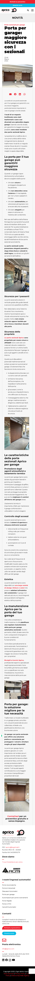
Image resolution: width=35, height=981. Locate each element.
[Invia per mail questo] (10, 94)
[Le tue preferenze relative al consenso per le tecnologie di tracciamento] (1, 735)
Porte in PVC (6, 904)
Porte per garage (8, 894)
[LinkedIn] (3, 960)
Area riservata (9, 973)
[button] (28, 10)
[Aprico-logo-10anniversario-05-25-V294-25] (9, 10)
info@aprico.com (8, 949)
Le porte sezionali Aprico (14, 338)
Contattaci (13, 816)
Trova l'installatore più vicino (12, 862)
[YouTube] (13, 960)
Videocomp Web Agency (20, 975)
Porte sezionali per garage (14, 25)
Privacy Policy (20, 973)
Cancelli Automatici (9, 907)
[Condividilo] (15, 94)
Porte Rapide (7, 901)
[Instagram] (10, 960)
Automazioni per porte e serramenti (15, 898)
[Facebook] (6, 960)
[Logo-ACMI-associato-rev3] (11, 870)
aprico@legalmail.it (12, 847)
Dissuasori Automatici (9, 891)
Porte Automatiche (9, 885)
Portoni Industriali (8, 888)
